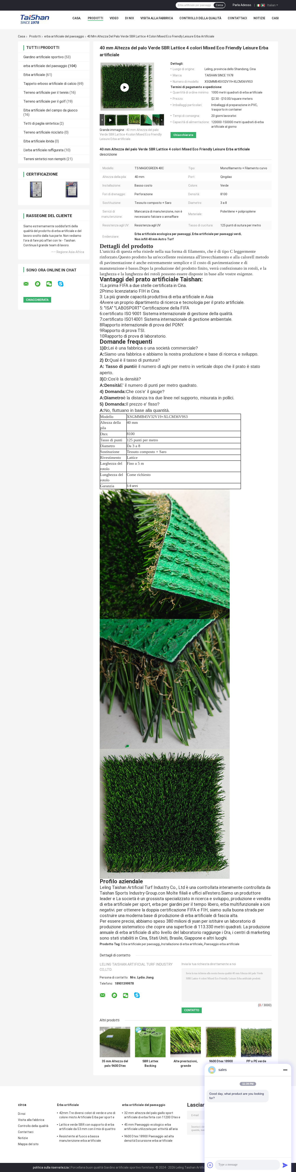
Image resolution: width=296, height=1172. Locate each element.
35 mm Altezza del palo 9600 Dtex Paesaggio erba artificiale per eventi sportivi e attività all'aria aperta (115, 1063)
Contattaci (237, 18)
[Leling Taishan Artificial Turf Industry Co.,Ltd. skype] (63, 284)
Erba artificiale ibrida (38, 141)
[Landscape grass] (125, 87)
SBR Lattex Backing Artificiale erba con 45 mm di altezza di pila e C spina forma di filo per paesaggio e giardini (150, 1063)
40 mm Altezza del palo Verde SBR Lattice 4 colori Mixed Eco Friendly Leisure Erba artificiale (131, 134)
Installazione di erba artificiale (182, 944)
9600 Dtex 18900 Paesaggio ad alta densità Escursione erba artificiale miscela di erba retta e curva (221, 1063)
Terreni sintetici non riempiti (44, 159)
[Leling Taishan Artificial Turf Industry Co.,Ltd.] (35, 19)
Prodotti (95, 18)
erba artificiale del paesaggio (64, 36)
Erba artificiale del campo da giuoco (50, 110)
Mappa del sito (28, 1144)
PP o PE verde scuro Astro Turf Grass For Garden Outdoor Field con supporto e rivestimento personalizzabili (256, 1063)
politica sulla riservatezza (51, 1167)
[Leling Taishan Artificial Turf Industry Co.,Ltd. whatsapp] (40, 284)
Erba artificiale (34, 75)
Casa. (76, 18)
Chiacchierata (183, 135)
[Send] (285, 1165)
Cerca (219, 5)
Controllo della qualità (200, 18)
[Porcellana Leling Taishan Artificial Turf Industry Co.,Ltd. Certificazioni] (36, 189)
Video (114, 18)
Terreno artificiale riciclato (43, 132)
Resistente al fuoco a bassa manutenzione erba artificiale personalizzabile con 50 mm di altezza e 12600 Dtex (87, 1139)
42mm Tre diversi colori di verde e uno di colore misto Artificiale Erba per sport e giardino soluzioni (87, 1115)
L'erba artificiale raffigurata (43, 150)
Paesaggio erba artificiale (221, 944)
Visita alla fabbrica (156, 18)
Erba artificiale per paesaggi (140, 944)
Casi (275, 18)
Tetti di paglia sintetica (41, 123)
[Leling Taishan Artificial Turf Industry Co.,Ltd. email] (28, 284)
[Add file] (210, 1165)
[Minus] (285, 1069)
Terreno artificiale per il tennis (46, 92)
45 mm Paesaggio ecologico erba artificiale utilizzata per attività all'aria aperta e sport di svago (151, 1127)
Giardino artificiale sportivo (43, 57)
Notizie (259, 18)
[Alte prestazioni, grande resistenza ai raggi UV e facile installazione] (185, 1042)
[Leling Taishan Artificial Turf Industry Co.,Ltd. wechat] (51, 284)
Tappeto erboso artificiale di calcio (49, 84)
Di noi (129, 18)
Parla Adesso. (242, 5)
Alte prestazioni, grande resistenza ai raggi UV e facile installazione (186, 1063)
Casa (21, 36)
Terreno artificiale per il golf (44, 101)
